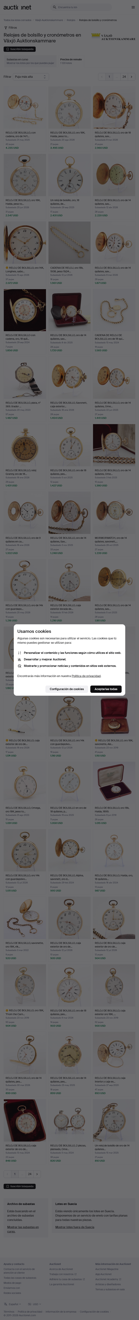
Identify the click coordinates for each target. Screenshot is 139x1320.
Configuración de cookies (67, 689)
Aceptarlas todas (106, 689)
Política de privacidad (86, 676)
